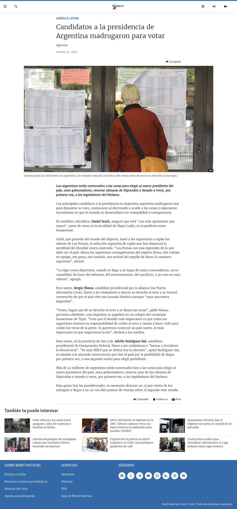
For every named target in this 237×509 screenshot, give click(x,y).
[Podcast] (203, 6)
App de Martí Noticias (76, 496)
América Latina (67, 19)
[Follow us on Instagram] (157, 475)
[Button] (173, 61)
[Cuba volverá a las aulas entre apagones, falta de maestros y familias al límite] (17, 425)
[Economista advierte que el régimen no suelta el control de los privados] (172, 425)
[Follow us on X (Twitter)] (130, 475)
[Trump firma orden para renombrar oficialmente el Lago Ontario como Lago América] (172, 444)
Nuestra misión (15, 474)
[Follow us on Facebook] (122, 475)
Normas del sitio (15, 489)
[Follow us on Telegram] (139, 475)
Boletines (67, 474)
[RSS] (165, 475)
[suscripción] (183, 475)
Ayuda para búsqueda (19, 496)
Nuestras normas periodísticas (25, 481)
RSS (64, 489)
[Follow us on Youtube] (148, 475)
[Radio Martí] (214, 6)
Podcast (67, 481)
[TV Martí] (225, 6)
